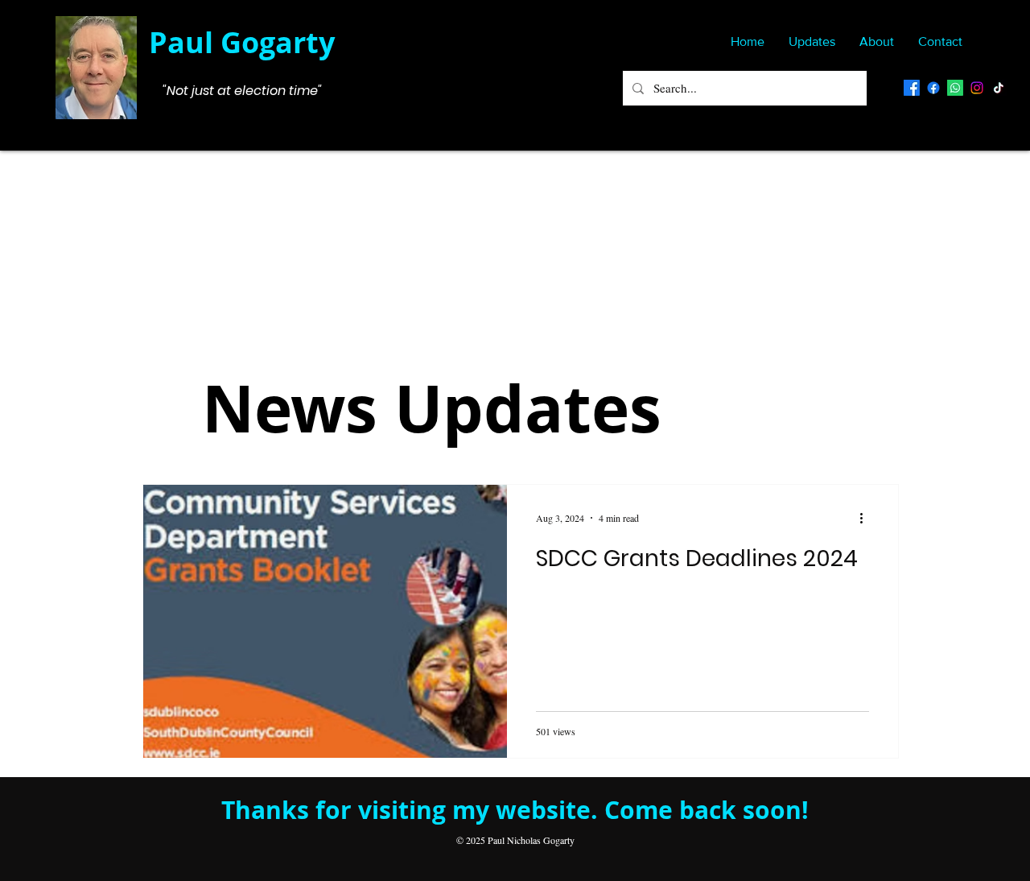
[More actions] (866, 517)
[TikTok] (999, 88)
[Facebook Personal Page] (912, 88)
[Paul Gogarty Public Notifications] (933, 88)
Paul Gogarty (242, 42)
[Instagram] (977, 88)
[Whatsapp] (955, 88)
